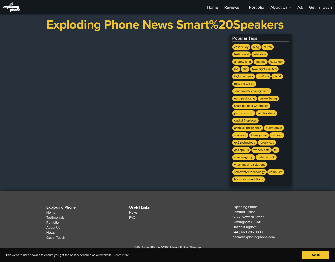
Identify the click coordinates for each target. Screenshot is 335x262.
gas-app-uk (241, 150)
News (50, 232)
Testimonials (55, 217)
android (261, 62)
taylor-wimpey (243, 76)
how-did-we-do (244, 84)
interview (259, 54)
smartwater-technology (249, 172)
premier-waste (243, 113)
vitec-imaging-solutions (249, 165)
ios (236, 69)
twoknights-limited (264, 69)
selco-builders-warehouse (251, 106)
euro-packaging (244, 98)
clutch (267, 47)
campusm (275, 172)
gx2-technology (244, 143)
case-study (241, 47)
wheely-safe (261, 150)
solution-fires (266, 113)
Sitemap (195, 247)
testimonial (241, 54)
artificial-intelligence (247, 128)
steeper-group (243, 157)
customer (276, 62)
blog (256, 47)
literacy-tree (259, 135)
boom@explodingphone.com (253, 237)
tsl (275, 150)
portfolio (263, 76)
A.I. (300, 7)
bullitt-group (274, 128)
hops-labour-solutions (248, 179)
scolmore (240, 135)
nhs (245, 69)
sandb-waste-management (251, 91)
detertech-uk (266, 157)
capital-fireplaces (245, 120)
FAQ (132, 217)
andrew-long (242, 62)
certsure (276, 135)
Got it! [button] (316, 255)
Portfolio (256, 7)
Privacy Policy (179, 247)
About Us (278, 7)
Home (212, 7)
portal (277, 76)
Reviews (231, 7)
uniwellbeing (268, 98)
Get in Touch (320, 7)
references (267, 143)
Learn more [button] (121, 255)
